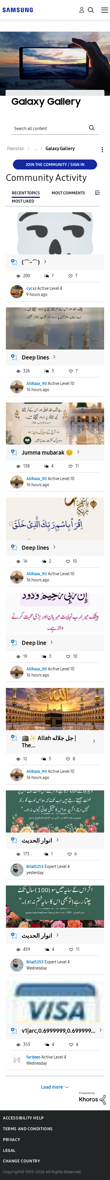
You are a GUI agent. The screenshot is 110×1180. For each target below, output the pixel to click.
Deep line (34, 642)
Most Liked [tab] (23, 201)
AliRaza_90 (36, 383)
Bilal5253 (35, 866)
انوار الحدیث (37, 840)
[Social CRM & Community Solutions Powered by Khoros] (92, 1098)
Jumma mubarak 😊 (47, 452)
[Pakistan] (17, 9)
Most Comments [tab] (68, 193)
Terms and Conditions (28, 1128)
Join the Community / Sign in (55, 164)
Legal (9, 1150)
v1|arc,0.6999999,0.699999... (58, 1030)
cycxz (31, 288)
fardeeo (33, 1057)
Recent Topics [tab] (26, 193)
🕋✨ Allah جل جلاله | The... (49, 741)
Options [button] (92, 149)
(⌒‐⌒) (31, 262)
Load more (52, 1087)
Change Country (21, 1161)
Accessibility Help (23, 1118)
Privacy (11, 1139)
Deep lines (35, 357)
